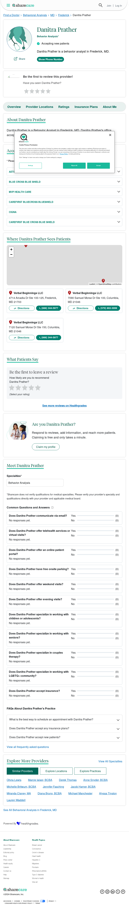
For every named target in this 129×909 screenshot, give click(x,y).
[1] (26, 90)
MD (52, 15)
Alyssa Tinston (108, 793)
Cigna (12, 212)
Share (22, 58)
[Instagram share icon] (107, 893)
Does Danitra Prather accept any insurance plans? (39, 728)
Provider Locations (39, 107)
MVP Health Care (20, 191)
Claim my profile (45, 447)
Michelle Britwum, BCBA (21, 787)
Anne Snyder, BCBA (95, 780)
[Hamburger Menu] (9, 5)
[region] (64, 152)
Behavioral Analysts (35, 15)
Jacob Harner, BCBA (83, 787)
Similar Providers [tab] (22, 771)
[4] (43, 90)
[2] (31, 90)
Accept (98, 165)
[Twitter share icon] (117, 893)
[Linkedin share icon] (112, 893)
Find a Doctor (11, 15)
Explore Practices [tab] (90, 771)
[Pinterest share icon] (123, 893)
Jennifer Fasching (53, 787)
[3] (37, 90)
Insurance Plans (86, 107)
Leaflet (92, 284)
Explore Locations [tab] (56, 771)
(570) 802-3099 (108, 308)
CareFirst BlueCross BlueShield (31, 202)
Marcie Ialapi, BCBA (40, 780)
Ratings (63, 107)
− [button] (11, 254)
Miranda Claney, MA (19, 793)
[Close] (110, 135)
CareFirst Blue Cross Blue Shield (32, 222)
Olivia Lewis (14, 780)
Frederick (63, 15)
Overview (14, 107)
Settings (30, 165)
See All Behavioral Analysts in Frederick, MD (30, 810)
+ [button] (11, 249)
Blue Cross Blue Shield (24, 181)
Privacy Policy (64, 154)
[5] (48, 90)
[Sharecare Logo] (23, 5)
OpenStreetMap (104, 284)
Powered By (9, 823)
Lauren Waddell (16, 800)
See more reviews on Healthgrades (64, 405)
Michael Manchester (80, 793)
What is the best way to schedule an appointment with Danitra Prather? (51, 719)
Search (100, 5)
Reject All (74, 165)
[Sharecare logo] (40, 889)
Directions (23, 308)
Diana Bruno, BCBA (50, 793)
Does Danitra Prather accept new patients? (34, 737)
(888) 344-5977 (49, 308)
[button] (52, 507)
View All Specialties (110, 761)
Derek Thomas (68, 780)
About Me (110, 107)
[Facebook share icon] (102, 893)
